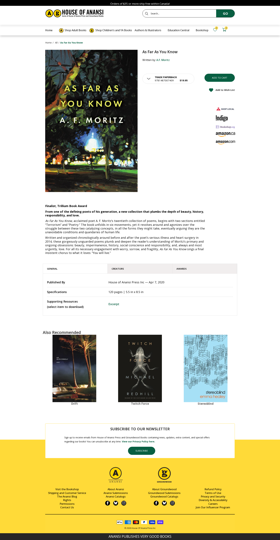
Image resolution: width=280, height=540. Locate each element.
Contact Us (67, 507)
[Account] (233, 30)
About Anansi (116, 489)
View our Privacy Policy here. (138, 441)
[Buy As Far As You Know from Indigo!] (222, 118)
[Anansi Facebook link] (107, 503)
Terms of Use (213, 493)
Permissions (67, 504)
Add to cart (219, 77)
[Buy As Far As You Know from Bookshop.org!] (225, 126)
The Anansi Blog (67, 496)
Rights (67, 500)
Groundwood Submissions (164, 493)
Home (48, 42)
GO (225, 13)
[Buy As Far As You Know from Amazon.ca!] (225, 134)
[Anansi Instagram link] (124, 503)
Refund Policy (213, 489)
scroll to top (3, 534)
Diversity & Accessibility (213, 500)
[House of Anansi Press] (75, 12)
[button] (168, 79)
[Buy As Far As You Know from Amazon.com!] (225, 142)
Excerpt (113, 304)
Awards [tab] (181, 268)
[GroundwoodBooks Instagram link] (172, 503)
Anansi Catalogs (116, 496)
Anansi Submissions (116, 493)
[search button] (147, 13)
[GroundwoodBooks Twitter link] (164, 503)
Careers (213, 504)
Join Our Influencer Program (213, 507)
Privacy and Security (213, 496)
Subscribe (141, 450)
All (56, 42)
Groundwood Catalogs (164, 496)
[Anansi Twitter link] (115, 503)
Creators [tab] (118, 268)
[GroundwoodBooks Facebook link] (156, 503)
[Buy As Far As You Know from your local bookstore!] (225, 109)
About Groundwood (164, 489)
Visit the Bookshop (67, 489)
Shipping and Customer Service (67, 493)
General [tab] (52, 268)
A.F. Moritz (163, 60)
